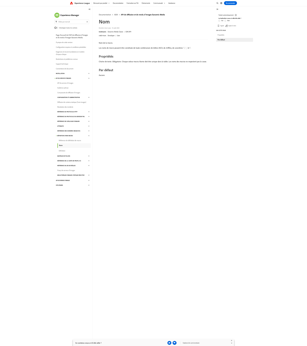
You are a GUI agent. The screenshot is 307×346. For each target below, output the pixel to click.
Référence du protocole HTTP (67, 112)
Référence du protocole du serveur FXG (71, 116)
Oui (222, 20)
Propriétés (221, 35)
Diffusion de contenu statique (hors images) (71, 102)
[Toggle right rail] (217, 9)
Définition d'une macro (65, 136)
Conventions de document (64, 69)
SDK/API (128, 32)
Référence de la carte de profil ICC (69, 161)
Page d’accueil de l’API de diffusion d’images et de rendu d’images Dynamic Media (72, 36)
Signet (222, 26)
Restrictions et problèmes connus (67, 59)
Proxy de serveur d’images (66, 170)
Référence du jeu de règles (66, 165)
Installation (60, 73)
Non (228, 20)
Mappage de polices (63, 156)
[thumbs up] (169, 343)
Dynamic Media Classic (115, 32)
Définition (62, 151)
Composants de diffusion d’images (68, 93)
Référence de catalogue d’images (68, 121)
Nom (61, 145)
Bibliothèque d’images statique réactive (70, 175)
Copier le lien (232, 26)
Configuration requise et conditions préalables (71, 47)
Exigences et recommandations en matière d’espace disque (70, 53)
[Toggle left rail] (89, 9)
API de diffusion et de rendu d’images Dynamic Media (143, 14)
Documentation (105, 14)
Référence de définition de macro (70, 140)
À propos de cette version (64, 42)
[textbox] (71, 22)
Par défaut (221, 40)
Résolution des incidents (65, 107)
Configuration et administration (68, 97)
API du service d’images (63, 78)
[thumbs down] (175, 343)
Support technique (62, 64)
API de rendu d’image (63, 180)
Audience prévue (62, 88)
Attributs (60, 126)
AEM (116, 14)
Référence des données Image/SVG (68, 131)
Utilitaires (59, 185)
